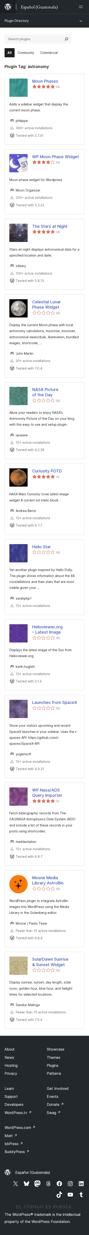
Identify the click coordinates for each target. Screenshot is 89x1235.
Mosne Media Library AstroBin (47, 880)
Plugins (52, 1065)
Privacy (11, 1073)
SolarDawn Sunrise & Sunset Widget (50, 962)
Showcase (55, 1049)
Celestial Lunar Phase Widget (46, 304)
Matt (11, 1135)
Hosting (11, 1065)
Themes (53, 1057)
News (9, 1057)
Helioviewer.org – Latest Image (47, 629)
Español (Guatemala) (32, 1172)
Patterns (54, 1073)
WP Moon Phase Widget (55, 156)
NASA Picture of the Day (45, 392)
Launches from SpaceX (54, 702)
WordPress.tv (18, 1112)
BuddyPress (17, 1151)
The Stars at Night (50, 226)
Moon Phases (45, 81)
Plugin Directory (17, 21)
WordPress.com (20, 1127)
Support (11, 1096)
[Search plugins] (66, 39)
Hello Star (41, 546)
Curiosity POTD (47, 471)
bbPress (14, 1143)
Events (52, 1096)
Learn (9, 1088)
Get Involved (58, 1088)
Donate (55, 1104)
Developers (14, 1104)
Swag (54, 1112)
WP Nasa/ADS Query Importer (47, 793)
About (10, 1049)
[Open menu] (81, 7)
